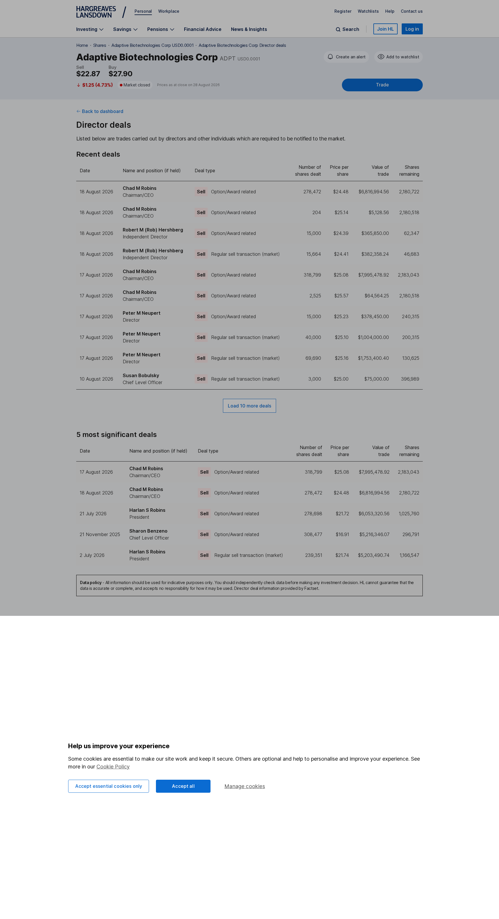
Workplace (168, 11)
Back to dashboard (102, 111)
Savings (122, 29)
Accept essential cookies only (108, 786)
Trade (382, 85)
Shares (99, 45)
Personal (143, 11)
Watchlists (368, 11)
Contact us (412, 11)
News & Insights (249, 29)
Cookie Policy (113, 767)
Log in (412, 29)
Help (389, 11)
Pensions (157, 29)
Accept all (183, 786)
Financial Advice (202, 29)
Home (82, 45)
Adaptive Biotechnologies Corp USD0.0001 (152, 45)
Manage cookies (244, 786)
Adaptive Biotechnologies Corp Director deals (242, 45)
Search (350, 29)
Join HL (385, 29)
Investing (86, 29)
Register (342, 11)
